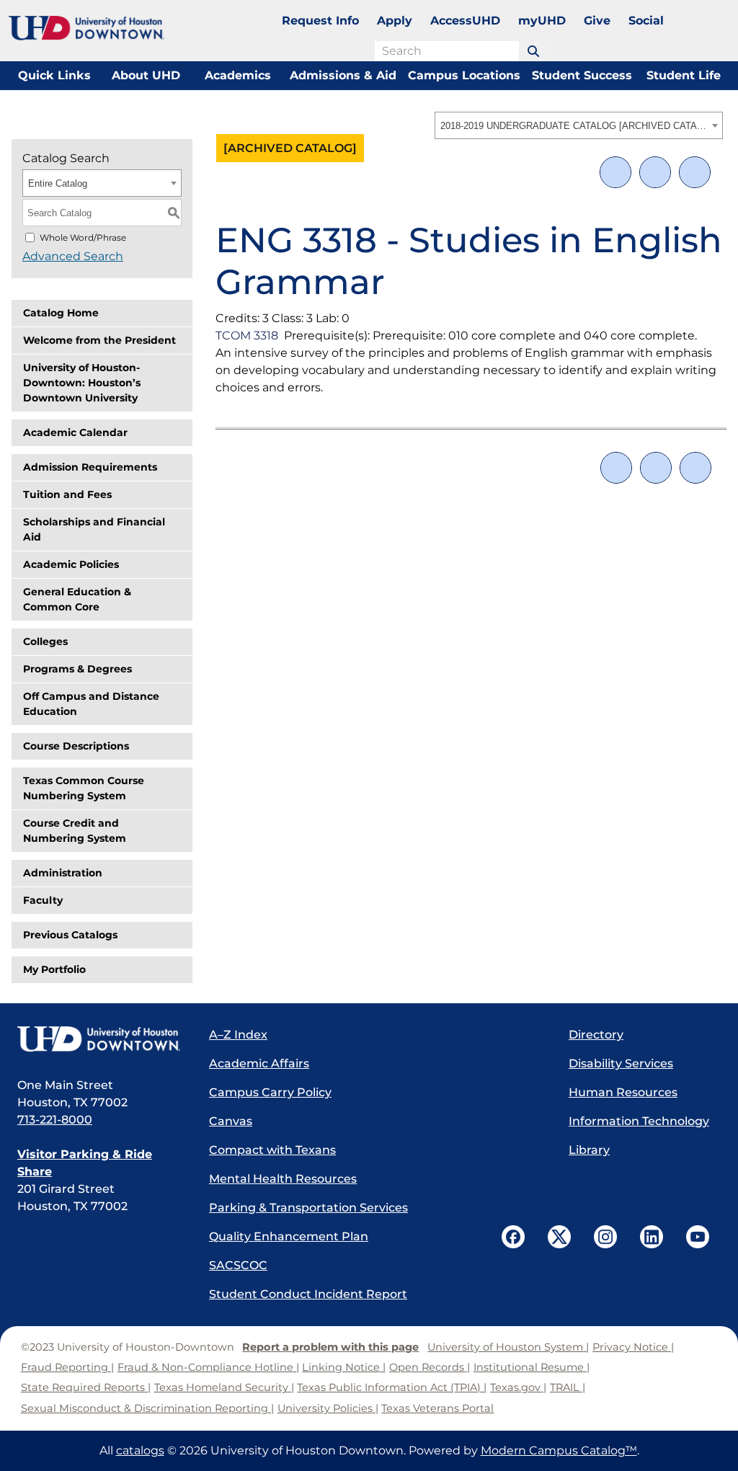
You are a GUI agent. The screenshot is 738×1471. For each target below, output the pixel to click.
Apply (394, 20)
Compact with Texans (272, 1150)
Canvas (230, 1121)
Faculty (43, 900)
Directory (596, 1034)
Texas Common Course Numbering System (83, 788)
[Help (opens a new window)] (695, 172)
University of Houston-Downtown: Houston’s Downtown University (82, 382)
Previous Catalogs (70, 934)
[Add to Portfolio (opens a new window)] (615, 172)
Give (597, 20)
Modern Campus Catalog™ (559, 1450)
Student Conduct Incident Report (308, 1294)
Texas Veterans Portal (437, 1408)
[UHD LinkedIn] (651, 1236)
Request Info (320, 20)
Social (646, 20)
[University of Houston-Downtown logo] (86, 28)
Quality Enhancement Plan (288, 1236)
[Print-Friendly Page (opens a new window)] (655, 172)
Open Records (426, 1367)
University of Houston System (505, 1347)
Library (589, 1150)
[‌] (533, 51)
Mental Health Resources (283, 1179)
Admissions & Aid (343, 75)
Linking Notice (341, 1367)
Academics (238, 75)
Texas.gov (515, 1387)
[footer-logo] (98, 1040)
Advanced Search (72, 256)
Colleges (45, 641)
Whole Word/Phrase (83, 237)
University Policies (325, 1408)
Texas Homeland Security (221, 1387)
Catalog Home (61, 312)
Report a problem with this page (330, 1347)
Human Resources (623, 1092)
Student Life (683, 75)
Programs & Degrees (77, 668)
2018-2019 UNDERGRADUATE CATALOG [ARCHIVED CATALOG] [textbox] (574, 125)
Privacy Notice (630, 1347)
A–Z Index (238, 1034)
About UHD (146, 75)
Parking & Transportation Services (308, 1207)
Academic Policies (71, 564)
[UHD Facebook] (513, 1236)
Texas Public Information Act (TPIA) (389, 1387)
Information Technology (639, 1121)
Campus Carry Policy (270, 1092)
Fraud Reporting (64, 1367)
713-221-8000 (54, 1119)
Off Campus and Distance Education (91, 704)
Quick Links (54, 75)
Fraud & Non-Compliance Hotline (205, 1367)
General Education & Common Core (77, 599)
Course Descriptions (76, 745)
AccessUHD (465, 20)
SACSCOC (238, 1265)
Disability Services (621, 1063)
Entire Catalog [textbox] (57, 183)
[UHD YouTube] (698, 1236)
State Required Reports (83, 1387)
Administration (62, 872)
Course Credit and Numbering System (74, 831)
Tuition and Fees (67, 494)
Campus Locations (464, 75)
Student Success (582, 75)
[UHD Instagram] (605, 1236)
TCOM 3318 (246, 335)
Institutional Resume (529, 1367)
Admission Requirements (90, 467)
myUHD (542, 20)
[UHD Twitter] (559, 1236)
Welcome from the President (99, 340)
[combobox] (579, 125)
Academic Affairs (259, 1063)
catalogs (140, 1450)
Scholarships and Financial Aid (94, 529)
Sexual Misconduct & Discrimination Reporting (144, 1408)
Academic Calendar (75, 432)
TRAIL (564, 1387)
